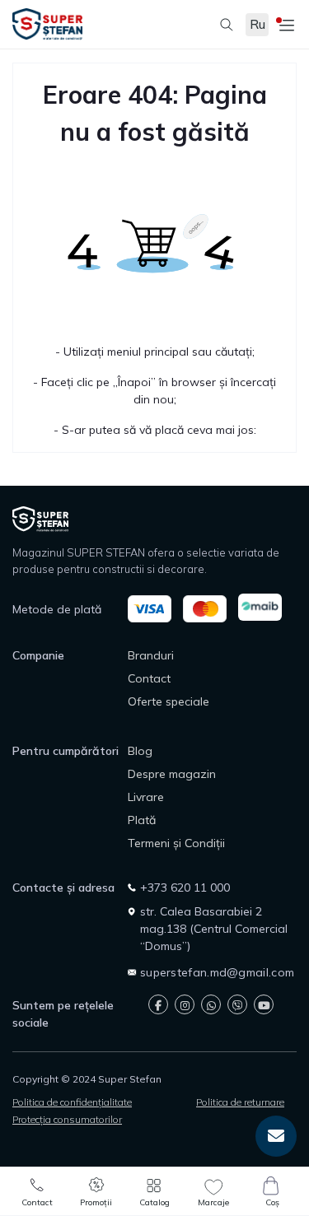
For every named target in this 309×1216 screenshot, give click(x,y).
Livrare (146, 797)
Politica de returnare (240, 1102)
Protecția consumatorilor (67, 1119)
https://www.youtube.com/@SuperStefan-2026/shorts (264, 1004)
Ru (257, 24)
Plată (142, 820)
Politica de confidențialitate (72, 1102)
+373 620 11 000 (185, 887)
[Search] (218, 24)
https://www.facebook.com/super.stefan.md (158, 1004)
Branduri (151, 655)
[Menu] (284, 24)
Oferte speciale (168, 701)
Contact (149, 678)
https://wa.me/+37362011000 (211, 1004)
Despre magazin (172, 773)
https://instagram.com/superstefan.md (184, 1004)
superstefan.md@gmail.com (217, 972)
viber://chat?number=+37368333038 (237, 1004)
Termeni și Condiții (176, 843)
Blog (140, 750)
